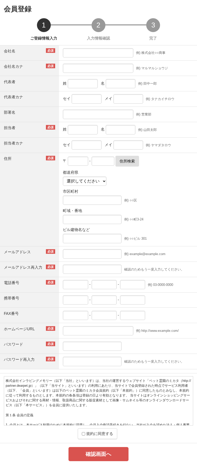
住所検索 (127, 161)
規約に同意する (99, 433)
